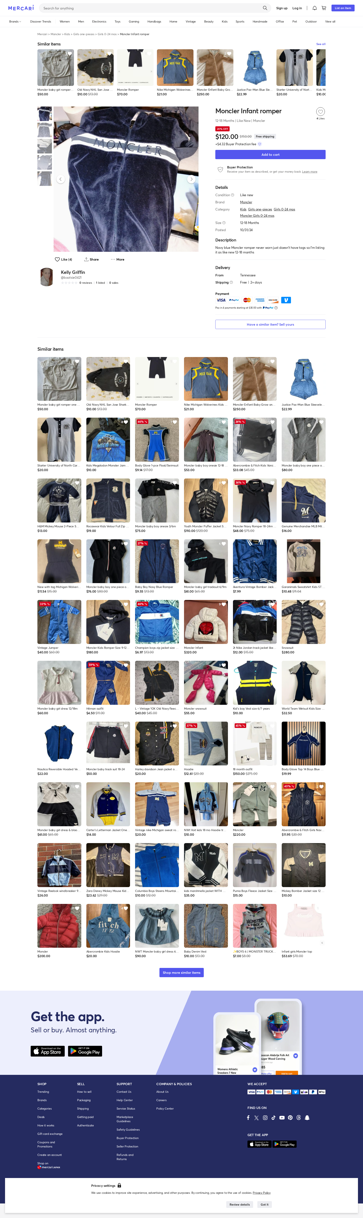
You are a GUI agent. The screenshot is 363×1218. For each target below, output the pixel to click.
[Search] (265, 8)
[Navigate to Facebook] (248, 1117)
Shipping (83, 1108)
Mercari (42, 34)
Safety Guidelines (128, 1129)
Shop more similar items (181, 972)
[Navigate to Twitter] (257, 1117)
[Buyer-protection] (259, 144)
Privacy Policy (262, 1193)
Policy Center (165, 1108)
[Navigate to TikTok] (273, 1117)
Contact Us (124, 1092)
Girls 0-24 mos (107, 34)
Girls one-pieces (83, 34)
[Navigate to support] (251, 1092)
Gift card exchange (50, 1134)
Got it (264, 1204)
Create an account (49, 1155)
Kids (67, 34)
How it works (45, 1125)
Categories (44, 1108)
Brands (42, 1100)
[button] (314, 8)
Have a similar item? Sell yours (270, 324)
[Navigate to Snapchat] (307, 1117)
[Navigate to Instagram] (265, 1117)
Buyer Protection (127, 1138)
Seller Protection (127, 1146)
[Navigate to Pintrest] (290, 1117)
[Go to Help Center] (232, 195)
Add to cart (271, 154)
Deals (41, 1117)
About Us (162, 1092)
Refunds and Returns (125, 1157)
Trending (43, 1092)
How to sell (84, 1092)
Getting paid (85, 1117)
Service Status (126, 1108)
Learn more (309, 171)
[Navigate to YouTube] (282, 1117)
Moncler (56, 34)
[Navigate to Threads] (299, 1117)
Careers (161, 1100)
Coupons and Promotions (46, 1144)
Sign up (281, 8)
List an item (343, 8)
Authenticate (85, 1125)
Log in (297, 8)
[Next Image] (191, 179)
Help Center (125, 1100)
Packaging (84, 1100)
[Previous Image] (61, 179)
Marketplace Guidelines (125, 1119)
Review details (240, 1204)
